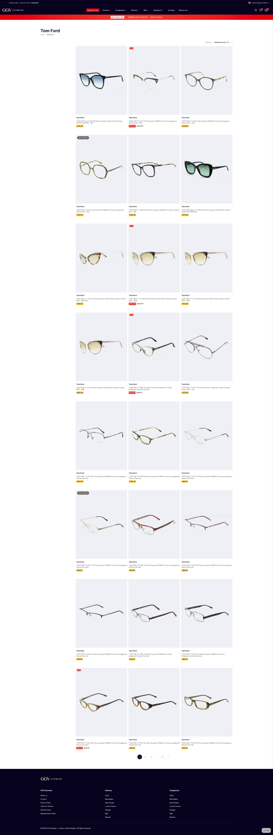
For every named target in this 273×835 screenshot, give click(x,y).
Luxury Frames (110, 806)
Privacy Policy (46, 803)
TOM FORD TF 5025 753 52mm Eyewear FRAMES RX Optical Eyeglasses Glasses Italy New (207, 477)
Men (106, 813)
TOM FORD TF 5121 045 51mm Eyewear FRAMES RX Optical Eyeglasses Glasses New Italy (206, 744)
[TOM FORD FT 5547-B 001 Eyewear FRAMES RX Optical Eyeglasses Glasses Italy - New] (154, 80)
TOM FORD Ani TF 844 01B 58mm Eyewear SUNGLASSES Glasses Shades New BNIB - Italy (99, 122)
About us (44, 795)
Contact (44, 799)
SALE (107, 795)
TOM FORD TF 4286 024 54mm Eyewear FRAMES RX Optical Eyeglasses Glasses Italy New (150, 388)
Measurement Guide (48, 813)
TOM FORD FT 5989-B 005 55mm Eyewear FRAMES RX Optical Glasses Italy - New (154, 211)
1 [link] (139, 757)
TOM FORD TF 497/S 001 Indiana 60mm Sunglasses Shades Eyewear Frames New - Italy (206, 388)
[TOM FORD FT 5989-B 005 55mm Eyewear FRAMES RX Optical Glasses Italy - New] (154, 169)
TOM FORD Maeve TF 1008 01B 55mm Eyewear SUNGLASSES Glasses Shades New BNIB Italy (206, 211)
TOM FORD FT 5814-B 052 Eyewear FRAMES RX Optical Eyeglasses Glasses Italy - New (100, 211)
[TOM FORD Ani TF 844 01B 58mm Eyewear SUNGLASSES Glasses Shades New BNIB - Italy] (101, 80)
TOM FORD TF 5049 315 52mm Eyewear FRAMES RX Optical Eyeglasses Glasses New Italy (207, 566)
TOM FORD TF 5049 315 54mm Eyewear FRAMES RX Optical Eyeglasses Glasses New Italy (101, 655)
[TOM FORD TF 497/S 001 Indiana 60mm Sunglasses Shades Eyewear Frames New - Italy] (206, 347)
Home (43, 35)
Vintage (108, 810)
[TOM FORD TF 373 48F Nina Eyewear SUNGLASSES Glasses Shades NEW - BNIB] (154, 258)
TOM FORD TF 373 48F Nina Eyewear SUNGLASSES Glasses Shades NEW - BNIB (153, 299)
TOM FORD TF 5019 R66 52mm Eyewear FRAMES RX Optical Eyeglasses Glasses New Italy (154, 477)
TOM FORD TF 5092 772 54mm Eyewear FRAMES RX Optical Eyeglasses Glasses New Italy (203, 655)
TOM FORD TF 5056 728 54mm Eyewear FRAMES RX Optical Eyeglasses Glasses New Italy (150, 655)
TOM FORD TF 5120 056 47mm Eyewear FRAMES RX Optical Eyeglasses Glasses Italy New (101, 744)
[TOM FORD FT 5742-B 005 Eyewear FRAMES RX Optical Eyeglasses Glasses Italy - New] (206, 80)
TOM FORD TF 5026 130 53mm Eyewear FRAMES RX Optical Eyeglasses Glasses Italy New (154, 566)
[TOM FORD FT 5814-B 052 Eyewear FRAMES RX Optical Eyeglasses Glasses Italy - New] (101, 169)
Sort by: (208, 42)
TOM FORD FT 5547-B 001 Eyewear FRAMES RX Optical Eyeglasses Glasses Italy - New (153, 122)
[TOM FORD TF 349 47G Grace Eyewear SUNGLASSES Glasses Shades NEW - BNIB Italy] (101, 258)
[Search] (256, 10)
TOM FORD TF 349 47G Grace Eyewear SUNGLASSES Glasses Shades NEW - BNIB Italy (101, 299)
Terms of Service (47, 806)
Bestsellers (109, 799)
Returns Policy (46, 810)
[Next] (168, 757)
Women (108, 817)
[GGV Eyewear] (12, 10)
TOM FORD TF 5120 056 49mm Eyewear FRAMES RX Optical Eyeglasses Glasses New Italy (154, 744)
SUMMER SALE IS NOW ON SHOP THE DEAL (136, 17)
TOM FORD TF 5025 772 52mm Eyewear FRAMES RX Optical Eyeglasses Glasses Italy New (101, 566)
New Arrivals (109, 803)
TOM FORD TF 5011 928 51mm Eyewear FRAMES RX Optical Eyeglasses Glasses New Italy (101, 477)
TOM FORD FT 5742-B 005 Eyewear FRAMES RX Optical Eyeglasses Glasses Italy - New (206, 122)
